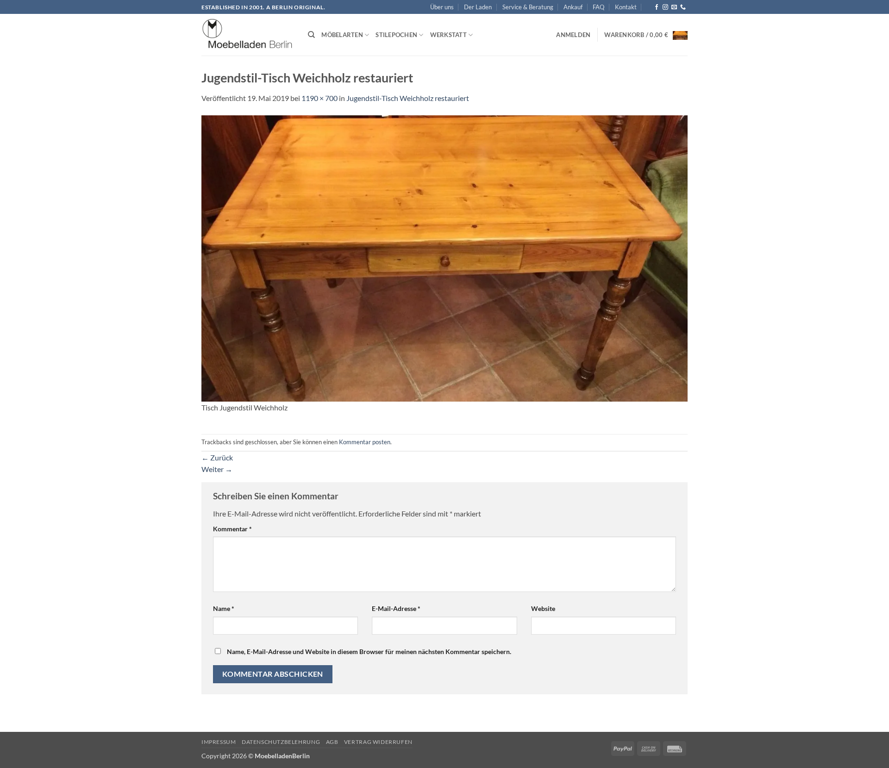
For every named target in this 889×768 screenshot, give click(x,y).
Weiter (216, 469)
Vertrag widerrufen (378, 741)
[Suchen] (311, 35)
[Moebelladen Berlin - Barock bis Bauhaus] (247, 35)
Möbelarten (342, 34)
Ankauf (572, 7)
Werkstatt (448, 34)
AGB (332, 741)
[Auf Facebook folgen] (656, 7)
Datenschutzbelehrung (281, 741)
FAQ (598, 7)
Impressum (218, 741)
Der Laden (478, 7)
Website (543, 608)
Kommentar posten (364, 442)
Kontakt (626, 7)
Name (223, 608)
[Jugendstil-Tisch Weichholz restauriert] (444, 257)
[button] (573, 34)
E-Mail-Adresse (396, 608)
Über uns (442, 7)
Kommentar (232, 529)
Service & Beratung (527, 7)
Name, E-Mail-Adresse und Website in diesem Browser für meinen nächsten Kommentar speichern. (369, 651)
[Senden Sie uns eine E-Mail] (674, 7)
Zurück (217, 457)
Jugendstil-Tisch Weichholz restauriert (407, 98)
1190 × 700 (319, 98)
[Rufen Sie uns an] (683, 7)
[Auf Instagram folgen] (665, 7)
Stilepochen (396, 34)
